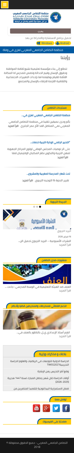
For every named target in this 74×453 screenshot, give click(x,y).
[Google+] (46, 408)
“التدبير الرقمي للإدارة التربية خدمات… (50, 142)
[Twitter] (56, 408)
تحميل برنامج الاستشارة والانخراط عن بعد (48, 37)
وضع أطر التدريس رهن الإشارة (53, 371)
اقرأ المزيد (13, 126)
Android (64, 43)
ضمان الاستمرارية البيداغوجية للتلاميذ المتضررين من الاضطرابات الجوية (41, 390)
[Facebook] (66, 408)
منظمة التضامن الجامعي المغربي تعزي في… (46, 115)
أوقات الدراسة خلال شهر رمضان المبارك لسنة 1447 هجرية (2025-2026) (38, 380)
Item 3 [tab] (34, 207)
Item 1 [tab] (40, 207)
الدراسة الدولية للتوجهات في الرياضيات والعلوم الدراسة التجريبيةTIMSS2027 (39, 363)
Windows (46, 43)
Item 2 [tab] (37, 207)
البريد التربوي (64, 231)
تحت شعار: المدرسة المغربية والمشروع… (48, 173)
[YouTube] (36, 408)
